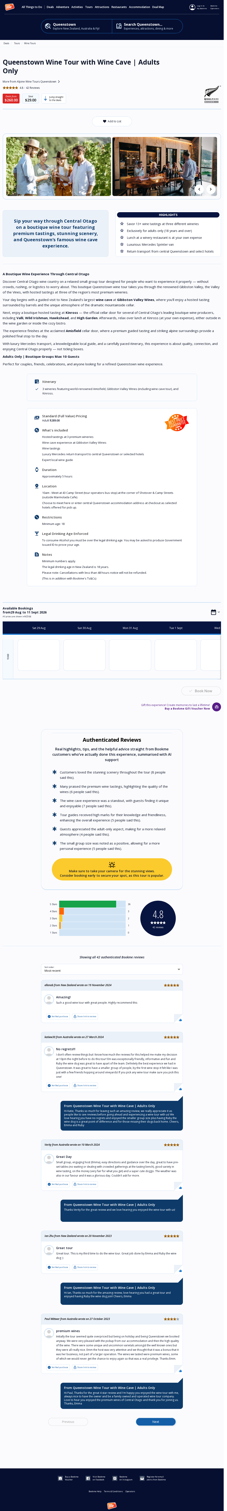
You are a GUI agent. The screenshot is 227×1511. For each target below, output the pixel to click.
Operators (130, 1491)
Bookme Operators (214, 7)
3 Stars (53, 918)
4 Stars (53, 911)
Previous (68, 1422)
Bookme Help (95, 1491)
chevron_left (199, 189)
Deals (50, 7)
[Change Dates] (215, 612)
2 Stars (53, 925)
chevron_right (210, 189)
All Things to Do (32, 7)
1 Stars (53, 932)
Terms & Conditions (113, 1491)
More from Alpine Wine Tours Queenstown (32, 81)
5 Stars (53, 904)
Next (155, 1422)
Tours (17, 43)
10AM (8, 657)
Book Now (203, 691)
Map (161, 7)
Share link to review (84, 1016)
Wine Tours (30, 43)
